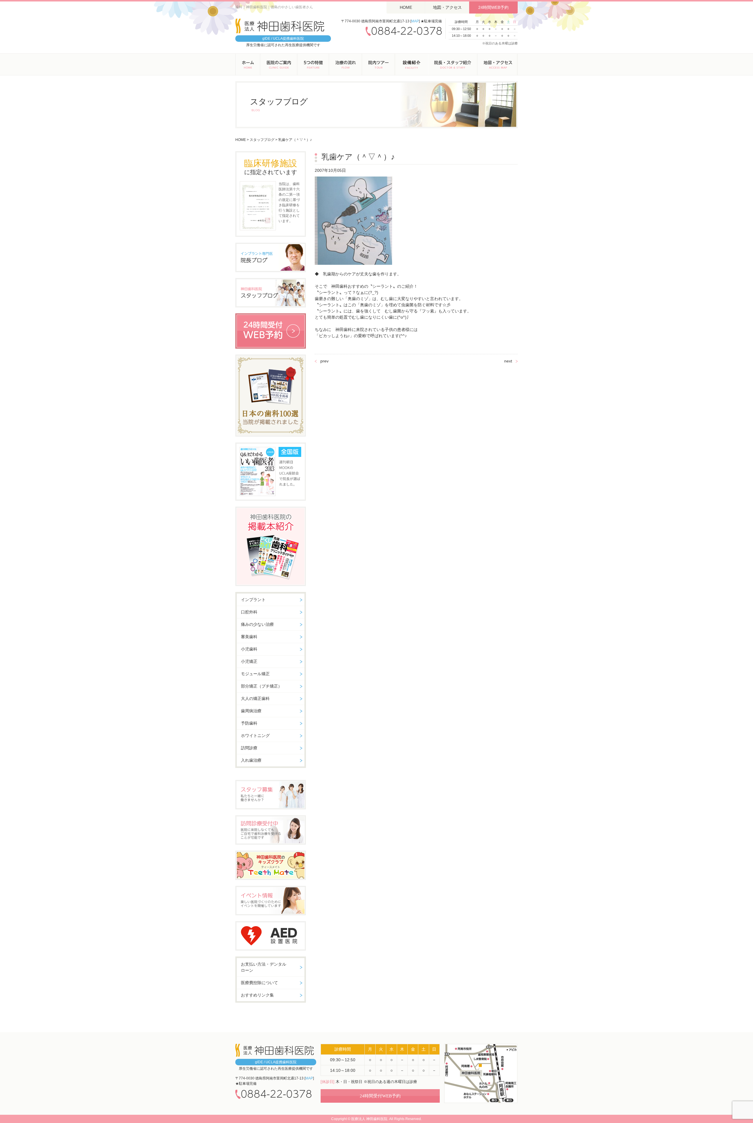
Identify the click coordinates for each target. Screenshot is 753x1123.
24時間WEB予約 (493, 7)
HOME (406, 7)
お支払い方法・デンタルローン (263, 967)
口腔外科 (249, 612)
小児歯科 (249, 649)
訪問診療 (249, 748)
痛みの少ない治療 (257, 624)
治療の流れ (345, 64)
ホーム (247, 64)
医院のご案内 (278, 64)
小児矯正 (249, 661)
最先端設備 (411, 64)
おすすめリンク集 (257, 995)
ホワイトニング (255, 735)
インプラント (253, 599)
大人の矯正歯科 (255, 698)
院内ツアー (378, 64)
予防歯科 (249, 723)
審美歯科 (249, 636)
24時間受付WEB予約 (380, 1096)
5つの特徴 (313, 64)
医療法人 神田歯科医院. (369, 1119)
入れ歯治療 (251, 760)
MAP (415, 21)
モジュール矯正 (255, 673)
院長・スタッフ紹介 (452, 64)
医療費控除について (259, 982)
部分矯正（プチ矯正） (261, 686)
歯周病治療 (251, 710)
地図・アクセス (447, 7)
